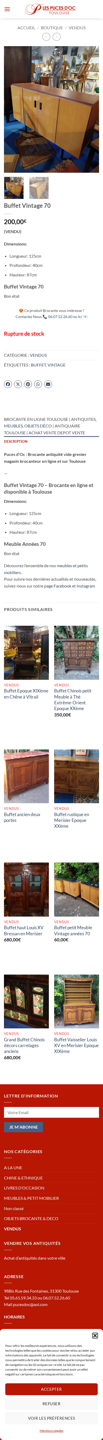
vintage (56, 364)
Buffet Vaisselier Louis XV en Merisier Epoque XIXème (76, 1045)
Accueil (26, 27)
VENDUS (77, 27)
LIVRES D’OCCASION (24, 1187)
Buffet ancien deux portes (22, 817)
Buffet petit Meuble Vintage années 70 (73, 930)
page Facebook (57, 585)
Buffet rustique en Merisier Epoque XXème (71, 820)
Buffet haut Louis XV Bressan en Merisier (24, 930)
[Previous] (12, 109)
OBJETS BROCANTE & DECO (31, 1218)
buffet (38, 364)
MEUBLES (13, 425)
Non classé (14, 1208)
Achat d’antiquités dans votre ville (34, 1257)
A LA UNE (13, 1167)
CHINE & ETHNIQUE (23, 1177)
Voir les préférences (51, 1418)
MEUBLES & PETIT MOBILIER (31, 1198)
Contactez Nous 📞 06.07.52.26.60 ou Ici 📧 (52, 316)
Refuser (51, 1403)
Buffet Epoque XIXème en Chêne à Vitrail (26, 693)
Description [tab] (15, 441)
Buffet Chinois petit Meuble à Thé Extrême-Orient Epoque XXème (72, 699)
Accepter (51, 1389)
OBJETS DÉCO (38, 425)
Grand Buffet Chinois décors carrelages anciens (24, 1045)
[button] (95, 1335)
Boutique (52, 27)
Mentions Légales (51, 1431)
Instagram (86, 585)
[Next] (90, 109)
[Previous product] (57, 37)
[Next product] (46, 37)
